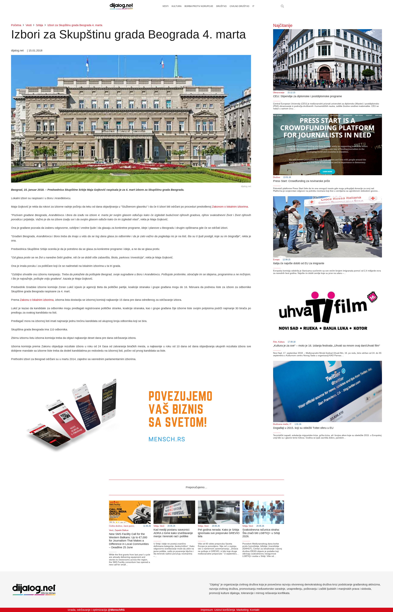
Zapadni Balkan (121, 530)
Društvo (276, 177)
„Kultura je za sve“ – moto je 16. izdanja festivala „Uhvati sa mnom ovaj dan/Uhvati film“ (326, 345)
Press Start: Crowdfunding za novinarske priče (301, 181)
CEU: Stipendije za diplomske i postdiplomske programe (307, 96)
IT (290, 424)
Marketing (242, 609)
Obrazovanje (278, 93)
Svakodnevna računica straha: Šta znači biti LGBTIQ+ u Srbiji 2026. (261, 533)
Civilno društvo (115, 526)
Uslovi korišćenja (224, 609)
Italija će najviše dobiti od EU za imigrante (298, 263)
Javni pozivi (128, 526)
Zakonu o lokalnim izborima (37, 299)
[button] (282, 6)
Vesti (111, 530)
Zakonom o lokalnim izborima (230, 206)
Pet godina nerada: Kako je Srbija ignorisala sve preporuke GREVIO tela (218, 533)
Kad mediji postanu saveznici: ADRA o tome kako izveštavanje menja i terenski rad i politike (173, 533)
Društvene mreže (280, 424)
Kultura (281, 342)
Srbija (156, 526)
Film (275, 342)
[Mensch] (131, 367)
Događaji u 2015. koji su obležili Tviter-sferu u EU (303, 427)
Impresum (207, 609)
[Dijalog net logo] (121, 6)
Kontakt (254, 609)
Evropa (276, 260)
